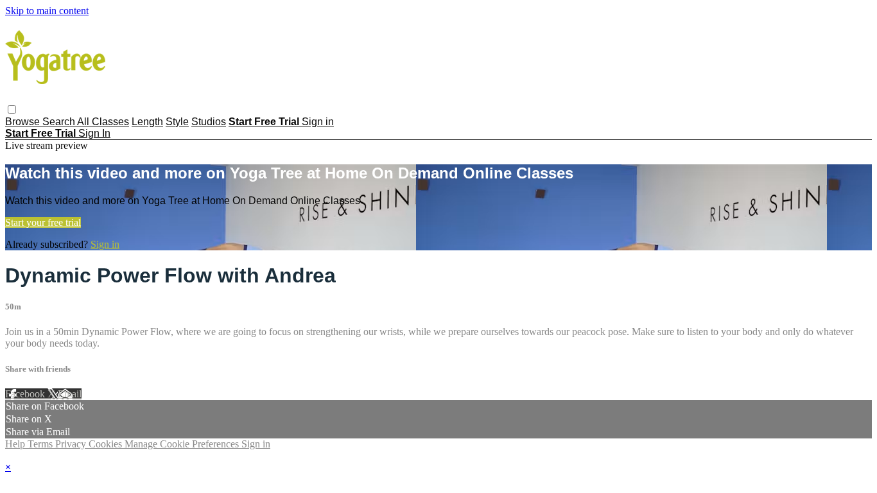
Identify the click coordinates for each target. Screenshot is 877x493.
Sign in (318, 121)
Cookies (107, 443)
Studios (208, 121)
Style (177, 121)
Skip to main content (47, 10)
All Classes (103, 121)
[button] (12, 109)
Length (147, 121)
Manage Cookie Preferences (183, 443)
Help (16, 443)
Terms (41, 443)
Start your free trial (43, 222)
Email (70, 393)
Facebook (26, 393)
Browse (23, 121)
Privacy (72, 443)
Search (59, 121)
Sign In (94, 133)
